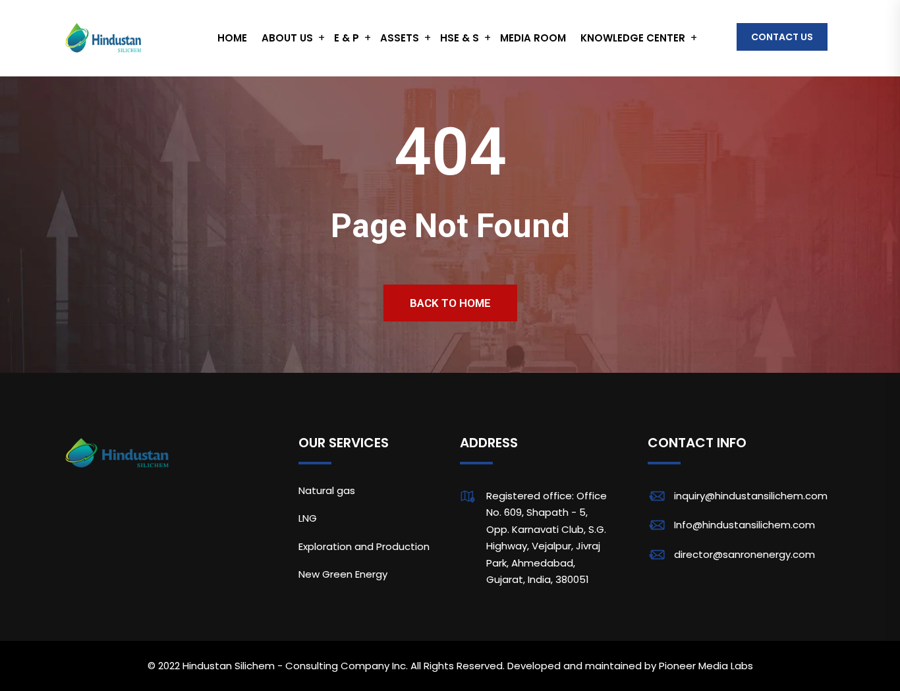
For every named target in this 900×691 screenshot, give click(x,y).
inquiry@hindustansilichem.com (751, 496)
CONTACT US (782, 36)
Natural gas (326, 490)
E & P (346, 38)
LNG (307, 518)
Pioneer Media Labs (706, 666)
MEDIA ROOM (533, 38)
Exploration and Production (364, 546)
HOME (232, 38)
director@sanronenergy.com (744, 554)
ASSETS (399, 38)
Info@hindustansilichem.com (744, 525)
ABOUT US (287, 38)
